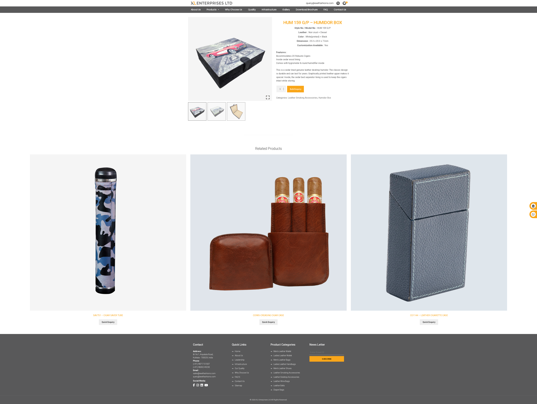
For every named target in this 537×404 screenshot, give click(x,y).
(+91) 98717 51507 (201, 364)
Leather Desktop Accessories (286, 377)
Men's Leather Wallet (282, 351)
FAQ (326, 9)
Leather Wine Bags (281, 381)
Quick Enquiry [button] (108, 322)
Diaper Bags (278, 390)
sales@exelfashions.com (204, 373)
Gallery (286, 9)
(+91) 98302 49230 (201, 367)
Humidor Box (324, 97)
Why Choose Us (233, 9)
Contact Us (340, 9)
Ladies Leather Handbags (284, 364)
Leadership (239, 360)
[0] (344, 3)
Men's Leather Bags (281, 360)
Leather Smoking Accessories (302, 97)
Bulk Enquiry (295, 89)
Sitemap (238, 385)
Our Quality (239, 368)
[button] (268, 60)
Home (237, 351)
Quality (252, 9)
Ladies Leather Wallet (282, 355)
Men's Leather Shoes (282, 368)
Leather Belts (279, 385)
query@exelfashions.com (320, 3)
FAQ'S (237, 377)
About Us (196, 9)
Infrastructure (269, 9)
